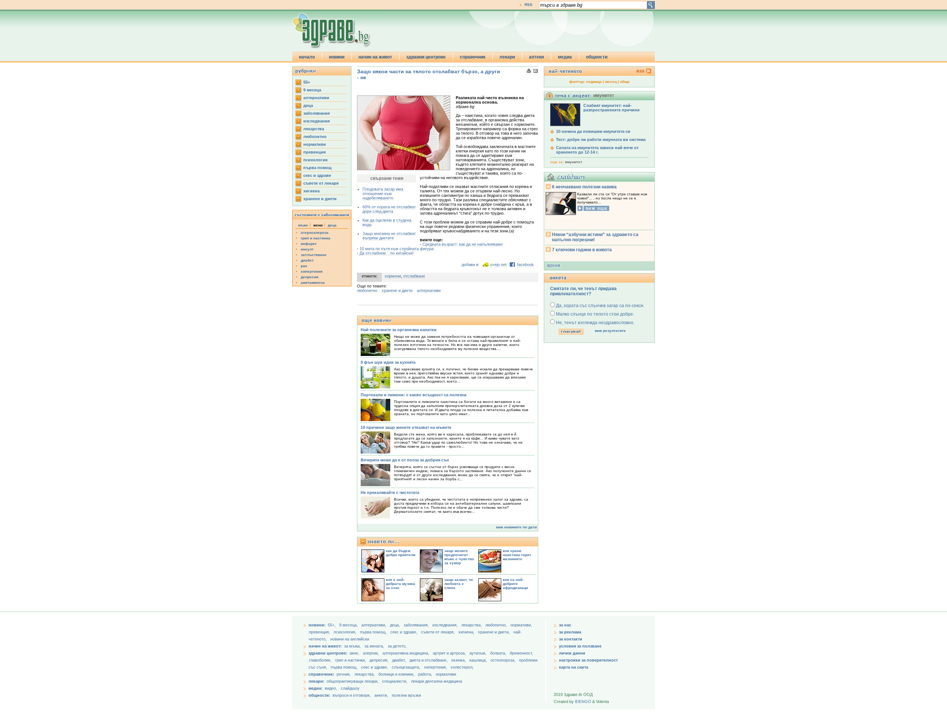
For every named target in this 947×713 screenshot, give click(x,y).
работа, (425, 674)
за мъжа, (352, 646)
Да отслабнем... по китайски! (387, 253)
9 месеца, (349, 625)
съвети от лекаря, (438, 632)
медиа (565, 57)
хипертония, (436, 667)
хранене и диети (320, 198)
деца (308, 105)
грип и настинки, (351, 660)
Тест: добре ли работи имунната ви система (601, 139)
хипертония (312, 271)
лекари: (316, 681)
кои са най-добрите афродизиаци (515, 584)
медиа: (316, 688)
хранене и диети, (494, 632)
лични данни (572, 653)
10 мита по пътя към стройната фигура (397, 248)
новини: (317, 625)
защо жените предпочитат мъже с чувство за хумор (459, 557)
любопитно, (496, 625)
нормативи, (521, 625)
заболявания (316, 113)
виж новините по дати (516, 527)
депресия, (380, 660)
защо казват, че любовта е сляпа (458, 584)
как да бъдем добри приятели (400, 553)
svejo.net (498, 264)
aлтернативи (316, 97)
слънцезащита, (406, 667)
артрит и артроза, (450, 653)
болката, (498, 653)
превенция (314, 152)
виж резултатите (610, 331)
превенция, (320, 632)
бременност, (521, 653)
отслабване (414, 276)
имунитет (573, 162)
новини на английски (349, 639)
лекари (507, 57)
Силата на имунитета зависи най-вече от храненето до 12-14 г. (597, 149)
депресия (310, 277)
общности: (319, 695)
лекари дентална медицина (436, 681)
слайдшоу (350, 688)
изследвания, (445, 625)
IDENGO (583, 701)
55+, (332, 625)
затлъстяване (314, 255)
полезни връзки (406, 695)
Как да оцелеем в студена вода (387, 222)
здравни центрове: (328, 653)
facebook (525, 264)
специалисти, (394, 681)
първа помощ (317, 167)
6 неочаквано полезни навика (584, 186)
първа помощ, (374, 632)
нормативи (314, 144)
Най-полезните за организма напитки (399, 329)
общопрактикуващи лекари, (352, 681)
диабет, (399, 660)
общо (625, 82)
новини (336, 57)
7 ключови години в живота (582, 249)
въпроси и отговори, (352, 695)
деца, (395, 625)
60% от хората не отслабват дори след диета (389, 209)
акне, (355, 653)
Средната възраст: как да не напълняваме (462, 244)
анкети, (381, 695)
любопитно (315, 136)
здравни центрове (426, 57)
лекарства (313, 129)
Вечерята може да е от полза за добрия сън (405, 460)
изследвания (316, 121)
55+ (306, 82)
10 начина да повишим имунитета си (593, 131)
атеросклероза (314, 233)
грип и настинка (315, 238)
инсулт (307, 249)
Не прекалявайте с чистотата (390, 492)
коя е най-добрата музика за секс (400, 584)
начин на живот (375, 57)
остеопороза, (503, 660)
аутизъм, (478, 653)
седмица (594, 82)
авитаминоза (313, 282)
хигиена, (466, 632)
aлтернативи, (374, 625)
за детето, (397, 646)
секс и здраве (317, 175)
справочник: (321, 674)
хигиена (311, 191)
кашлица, (478, 660)
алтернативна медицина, (406, 653)
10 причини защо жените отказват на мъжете (406, 427)
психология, (345, 632)
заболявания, (417, 625)
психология (315, 160)
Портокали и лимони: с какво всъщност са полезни (413, 395)
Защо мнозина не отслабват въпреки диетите (389, 235)
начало (307, 57)
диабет (307, 260)
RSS (528, 5)
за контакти (570, 639)
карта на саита (573, 667)
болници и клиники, (396, 674)
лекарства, (472, 625)
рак (304, 266)
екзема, (459, 660)
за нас (565, 625)
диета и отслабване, (429, 660)
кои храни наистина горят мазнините (517, 555)
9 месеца (312, 90)
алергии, (371, 653)
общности (596, 57)
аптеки (536, 57)
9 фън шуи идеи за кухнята (388, 362)
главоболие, (321, 660)
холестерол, (462, 667)
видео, (331, 688)
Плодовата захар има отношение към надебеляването (383, 193)
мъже (303, 225)
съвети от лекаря (320, 183)
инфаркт (309, 244)
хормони (393, 276)
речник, (344, 674)
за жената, (374, 646)
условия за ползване (580, 646)
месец (611, 82)
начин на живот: (325, 646)
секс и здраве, (404, 632)
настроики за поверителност (588, 660)
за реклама (570, 632)
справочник (472, 57)
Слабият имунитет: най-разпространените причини (611, 107)
